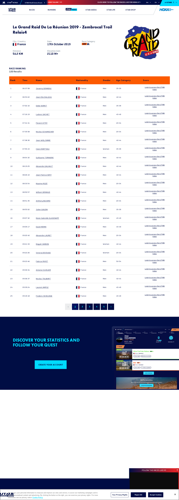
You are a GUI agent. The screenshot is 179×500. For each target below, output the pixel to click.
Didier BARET (41, 106)
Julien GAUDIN (42, 209)
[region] (89, 494)
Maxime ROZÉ (41, 183)
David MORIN (41, 227)
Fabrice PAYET (42, 261)
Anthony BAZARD (43, 201)
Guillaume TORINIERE (45, 158)
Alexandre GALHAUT (44, 166)
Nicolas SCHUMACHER (45, 132)
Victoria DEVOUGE (43, 253)
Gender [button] (107, 80)
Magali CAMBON (42, 244)
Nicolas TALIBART (43, 279)
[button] (35, 3)
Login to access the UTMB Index (155, 88)
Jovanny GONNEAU (44, 88)
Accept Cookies (156, 495)
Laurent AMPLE (42, 287)
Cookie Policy (37, 497)
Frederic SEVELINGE (44, 296)
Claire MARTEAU (42, 149)
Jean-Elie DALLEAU (44, 97)
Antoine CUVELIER (43, 270)
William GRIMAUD (43, 192)
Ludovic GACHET (43, 114)
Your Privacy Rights (119, 495)
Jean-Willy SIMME (43, 140)
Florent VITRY (41, 123)
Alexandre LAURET (44, 235)
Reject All (138, 495)
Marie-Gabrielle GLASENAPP (47, 218)
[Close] (175, 494)
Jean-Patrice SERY (44, 175)
